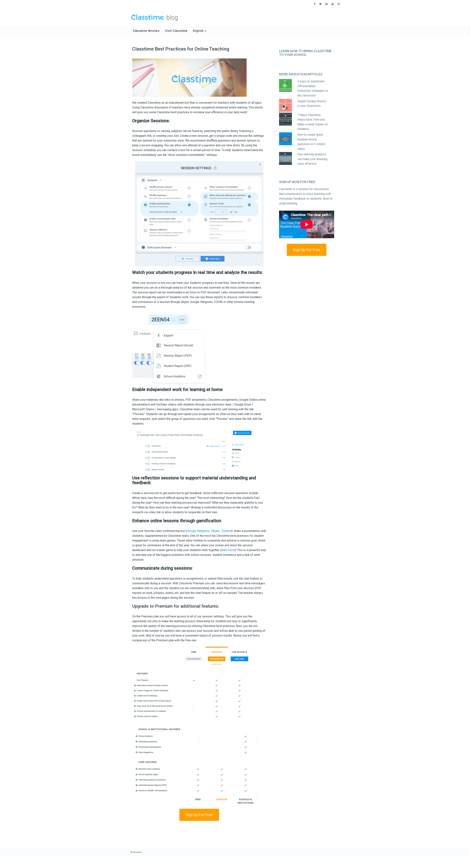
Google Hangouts (198, 531)
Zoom (225, 531)
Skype (215, 531)
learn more (228, 550)
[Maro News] (314, 4)
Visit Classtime (176, 31)
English (199, 31)
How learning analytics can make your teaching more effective (312, 159)
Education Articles (146, 31)
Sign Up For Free (199, 815)
